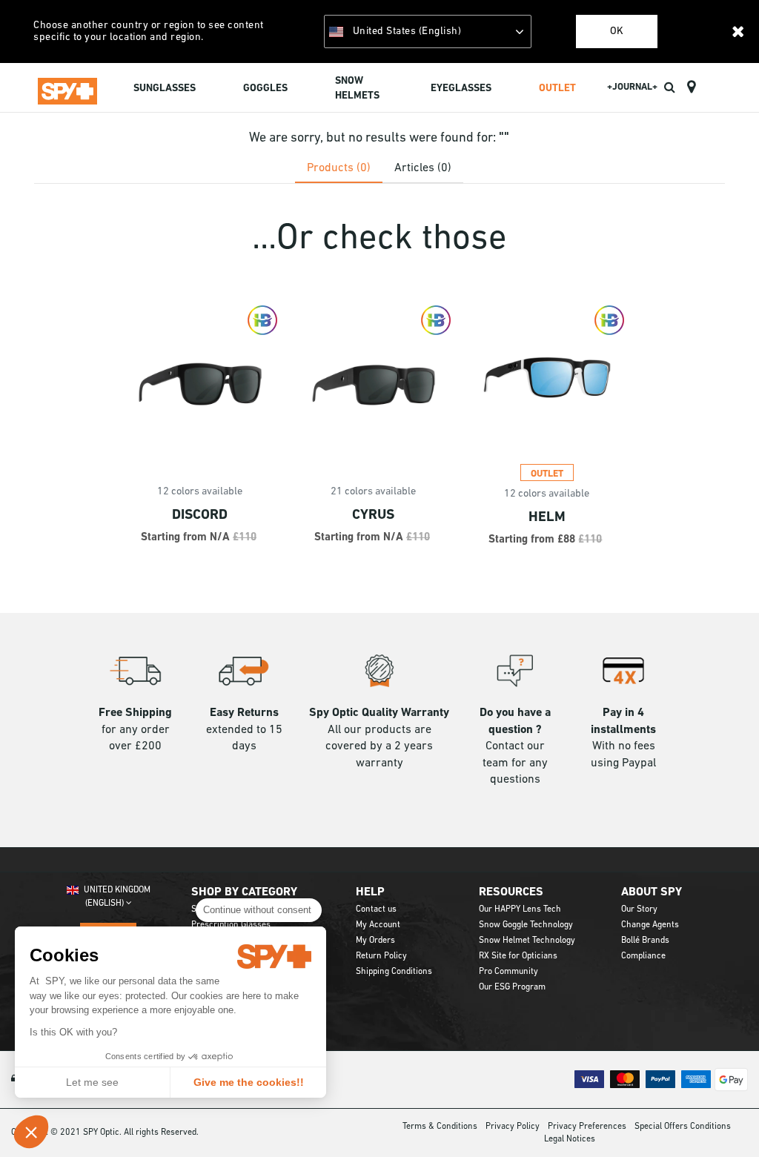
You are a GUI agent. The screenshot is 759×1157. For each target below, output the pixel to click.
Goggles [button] (265, 88)
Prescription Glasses (231, 925)
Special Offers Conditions (682, 1126)
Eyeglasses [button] (461, 88)
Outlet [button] (557, 88)
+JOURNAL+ (632, 87)
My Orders (375, 940)
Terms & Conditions (439, 1126)
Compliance (643, 956)
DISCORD (200, 515)
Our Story (639, 909)
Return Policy (381, 956)
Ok (616, 31)
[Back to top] (725, 1119)
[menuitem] (164, 90)
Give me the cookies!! (248, 1082)
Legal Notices (569, 1139)
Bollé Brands (645, 940)
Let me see (92, 1082)
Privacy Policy (512, 1126)
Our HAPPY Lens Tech (520, 909)
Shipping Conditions (394, 971)
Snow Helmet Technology (527, 940)
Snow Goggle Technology (526, 925)
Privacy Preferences (587, 1126)
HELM (547, 518)
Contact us (376, 909)
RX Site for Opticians (518, 956)
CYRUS (373, 515)
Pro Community (508, 971)
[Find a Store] (691, 87)
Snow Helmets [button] (357, 89)
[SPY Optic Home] (67, 88)
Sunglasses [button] (164, 88)
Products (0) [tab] (339, 168)
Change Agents (650, 925)
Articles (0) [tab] (422, 168)
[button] (31, 1132)
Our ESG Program (512, 987)
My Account (378, 925)
